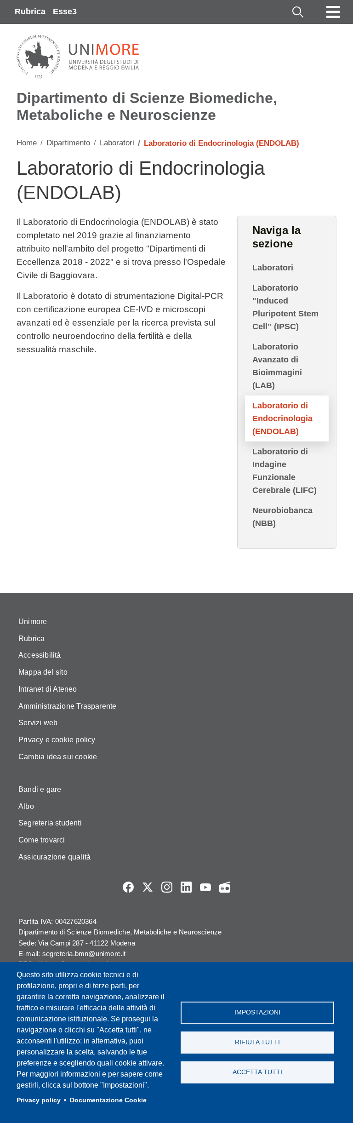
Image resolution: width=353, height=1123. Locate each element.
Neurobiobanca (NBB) (282, 517)
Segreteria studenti (50, 823)
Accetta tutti (257, 1072)
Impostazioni (257, 1012)
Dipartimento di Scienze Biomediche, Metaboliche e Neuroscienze (147, 106)
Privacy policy (39, 1100)
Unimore (32, 621)
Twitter (148, 887)
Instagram (167, 887)
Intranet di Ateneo (47, 689)
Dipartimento (68, 142)
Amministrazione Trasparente (67, 706)
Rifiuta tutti (257, 1042)
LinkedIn (186, 887)
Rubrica (30, 11)
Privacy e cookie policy (57, 740)
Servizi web (37, 723)
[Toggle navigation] (333, 12)
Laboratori (117, 142)
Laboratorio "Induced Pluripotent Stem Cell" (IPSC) (285, 307)
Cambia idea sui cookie (57, 757)
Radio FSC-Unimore (225, 887)
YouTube (205, 887)
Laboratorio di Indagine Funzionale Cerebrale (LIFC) (284, 471)
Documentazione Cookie (108, 1100)
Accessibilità (39, 655)
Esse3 (65, 11)
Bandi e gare (39, 789)
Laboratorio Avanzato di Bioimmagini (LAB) (277, 366)
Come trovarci (41, 840)
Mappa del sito (43, 672)
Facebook (128, 887)
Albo (26, 806)
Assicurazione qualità (54, 857)
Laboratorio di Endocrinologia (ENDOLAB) (282, 418)
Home (27, 142)
